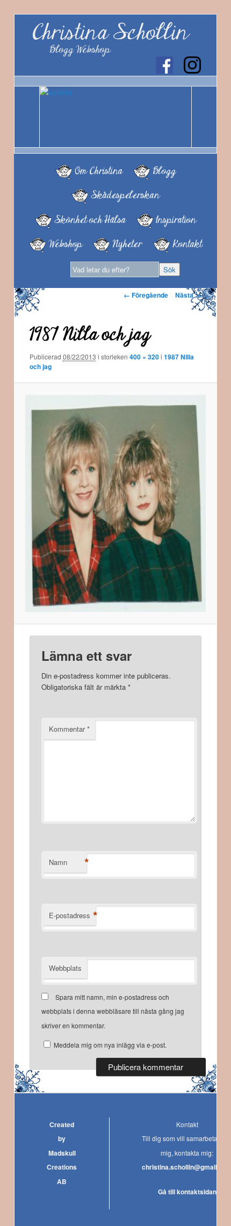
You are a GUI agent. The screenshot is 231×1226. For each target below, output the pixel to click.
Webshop (65, 244)
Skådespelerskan (125, 195)
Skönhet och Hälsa (90, 220)
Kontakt (187, 244)
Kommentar (69, 729)
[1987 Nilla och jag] (115, 503)
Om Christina (98, 171)
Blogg (164, 171)
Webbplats (65, 968)
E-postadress (72, 915)
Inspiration (176, 220)
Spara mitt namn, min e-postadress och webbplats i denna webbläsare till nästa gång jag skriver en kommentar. (112, 1011)
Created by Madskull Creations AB (62, 1153)
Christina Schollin (110, 32)
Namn (67, 862)
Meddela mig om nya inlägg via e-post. (110, 1044)
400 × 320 (144, 357)
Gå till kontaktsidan (187, 1191)
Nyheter (127, 244)
